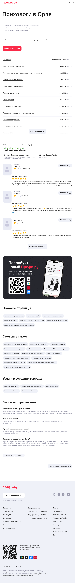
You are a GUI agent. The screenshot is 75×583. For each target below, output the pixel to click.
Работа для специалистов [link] (37, 518)
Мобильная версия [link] (10, 528)
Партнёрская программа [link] (62, 525)
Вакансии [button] (56, 528)
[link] (12, 48)
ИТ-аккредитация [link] (59, 515)
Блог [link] (54, 535)
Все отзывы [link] (7, 518)
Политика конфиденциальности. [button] (22, 575)
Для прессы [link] (57, 521)
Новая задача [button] (8, 511)
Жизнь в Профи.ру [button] (60, 532)
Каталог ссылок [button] (8, 525)
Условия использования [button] (12, 521)
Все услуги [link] (7, 515)
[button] (65, 165)
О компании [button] (57, 511)
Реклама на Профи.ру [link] (61, 518)
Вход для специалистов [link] (37, 515)
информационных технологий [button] (13, 572)
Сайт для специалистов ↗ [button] (37, 511)
